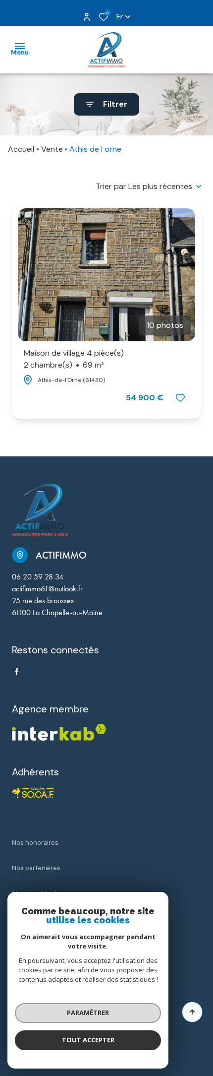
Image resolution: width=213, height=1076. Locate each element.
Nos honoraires (35, 842)
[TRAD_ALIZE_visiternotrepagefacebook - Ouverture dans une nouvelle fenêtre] (16, 671)
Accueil (21, 149)
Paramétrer (88, 1012)
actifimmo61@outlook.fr (47, 588)
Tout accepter (88, 1039)
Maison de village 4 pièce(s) (74, 359)
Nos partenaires (36, 868)
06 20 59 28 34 (37, 576)
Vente (52, 149)
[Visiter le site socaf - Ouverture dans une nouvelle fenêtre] (33, 792)
